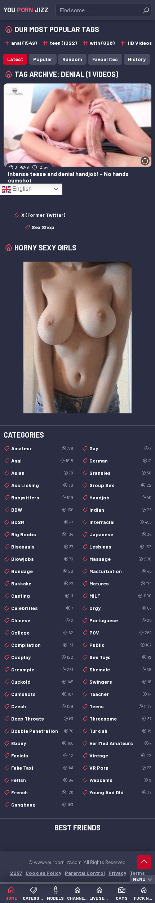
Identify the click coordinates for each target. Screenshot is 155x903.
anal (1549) (24, 43)
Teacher (120, 694)
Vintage (120, 755)
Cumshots (42, 694)
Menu (139, 879)
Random (72, 59)
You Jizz (26, 10)
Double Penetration (42, 731)
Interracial (120, 522)
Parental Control (85, 873)
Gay (120, 448)
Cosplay (42, 657)
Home (11, 897)
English (21, 189)
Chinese (42, 620)
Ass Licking (42, 485)
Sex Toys (120, 657)
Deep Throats (42, 718)
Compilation (42, 645)
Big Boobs (42, 534)
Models (55, 897)
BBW (42, 510)
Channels (77, 897)
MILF (120, 596)
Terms (137, 873)
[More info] (145, 160)
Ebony (42, 743)
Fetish (42, 780)
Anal (42, 460)
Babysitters (42, 497)
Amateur (42, 448)
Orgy (120, 608)
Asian (42, 473)
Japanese (120, 534)
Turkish (120, 731)
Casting (42, 596)
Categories (33, 897)
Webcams (120, 780)
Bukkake (42, 583)
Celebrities (42, 608)
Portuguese (120, 620)
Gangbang (42, 804)
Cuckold (42, 682)
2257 (16, 873)
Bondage (42, 571)
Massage (120, 559)
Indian (120, 510)
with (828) (102, 43)
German (120, 460)
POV (120, 632)
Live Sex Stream (99, 897)
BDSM (42, 522)
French (42, 792)
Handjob (120, 497)
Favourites (105, 59)
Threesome (120, 718)
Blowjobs (42, 559)
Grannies (120, 473)
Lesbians (120, 546)
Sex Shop (43, 227)
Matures (120, 583)
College (42, 632)
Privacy (117, 873)
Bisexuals (42, 546)
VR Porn (120, 768)
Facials (42, 755)
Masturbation (120, 571)
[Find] (146, 10)
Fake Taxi (42, 768)
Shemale (120, 669)
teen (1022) (63, 43)
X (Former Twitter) (43, 215)
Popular (42, 59)
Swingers (120, 682)
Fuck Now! (144, 897)
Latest (15, 59)
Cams (122, 897)
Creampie (42, 669)
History (137, 59)
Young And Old (120, 792)
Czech (42, 706)
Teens (120, 706)
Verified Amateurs (120, 743)
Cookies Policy (43, 873)
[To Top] (144, 862)
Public (120, 645)
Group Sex (120, 485)
